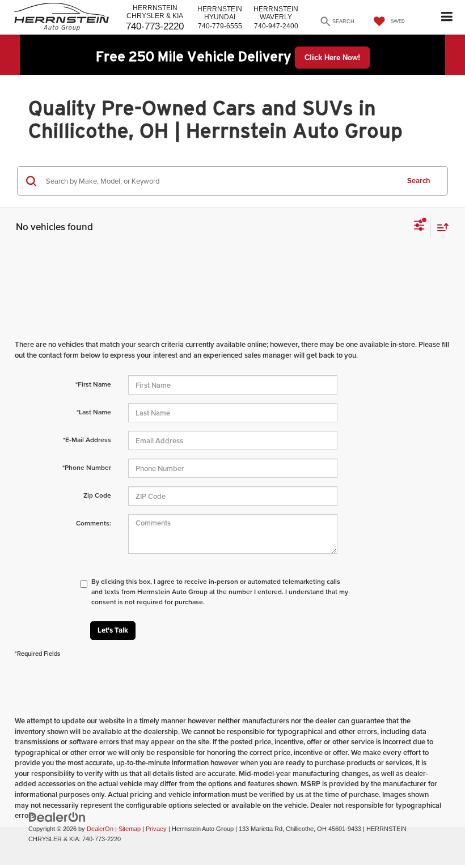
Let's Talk (113, 630)
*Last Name (94, 412)
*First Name (93, 384)
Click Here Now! (332, 57)
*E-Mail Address (87, 439)
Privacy (156, 828)
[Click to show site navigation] (447, 17)
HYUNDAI (219, 13)
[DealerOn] (57, 816)
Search (418, 180)
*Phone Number (86, 467)
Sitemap (130, 828)
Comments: (93, 523)
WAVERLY (275, 13)
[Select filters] (419, 226)
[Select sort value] (440, 227)
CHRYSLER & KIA (154, 12)
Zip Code (97, 495)
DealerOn (100, 828)
